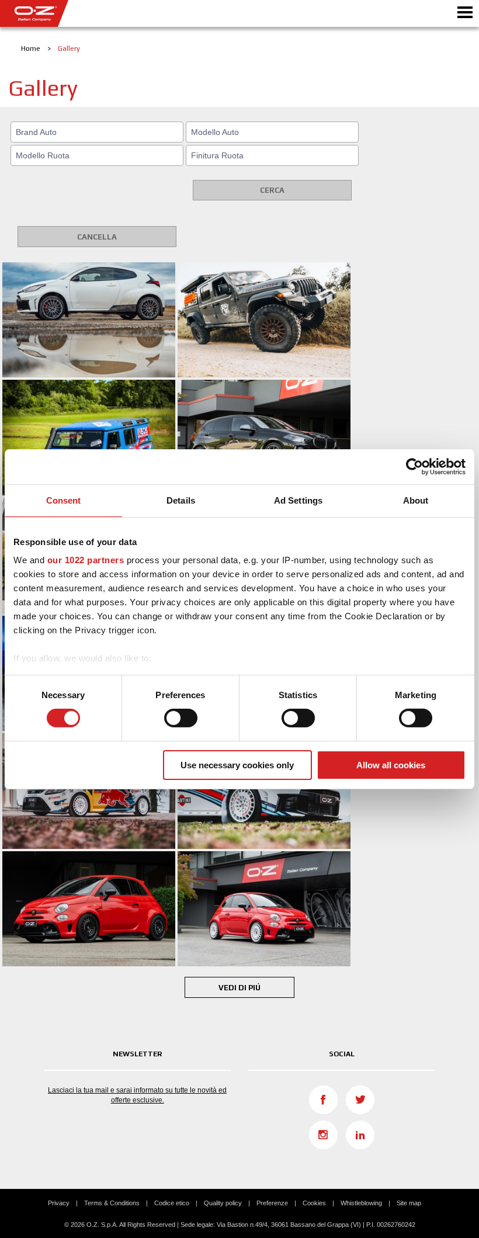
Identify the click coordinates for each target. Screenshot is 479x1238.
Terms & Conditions (112, 1202)
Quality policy (223, 1202)
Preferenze (272, 1202)
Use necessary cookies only (237, 765)
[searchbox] (99, 132)
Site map (409, 1202)
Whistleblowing (361, 1202)
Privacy (59, 1202)
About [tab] (416, 500)
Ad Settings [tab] (298, 500)
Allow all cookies (390, 765)
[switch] (180, 718)
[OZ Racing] (119, 13)
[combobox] (97, 132)
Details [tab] (180, 500)
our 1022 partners (85, 560)
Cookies (314, 1202)
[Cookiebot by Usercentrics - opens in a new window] (414, 466)
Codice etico (171, 1202)
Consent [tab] (63, 500)
